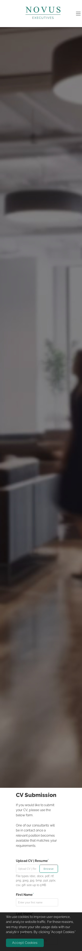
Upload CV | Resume (32, 861)
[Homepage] (43, 22)
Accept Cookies (25, 943)
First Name (24, 895)
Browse (49, 868)
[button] (48, 868)
